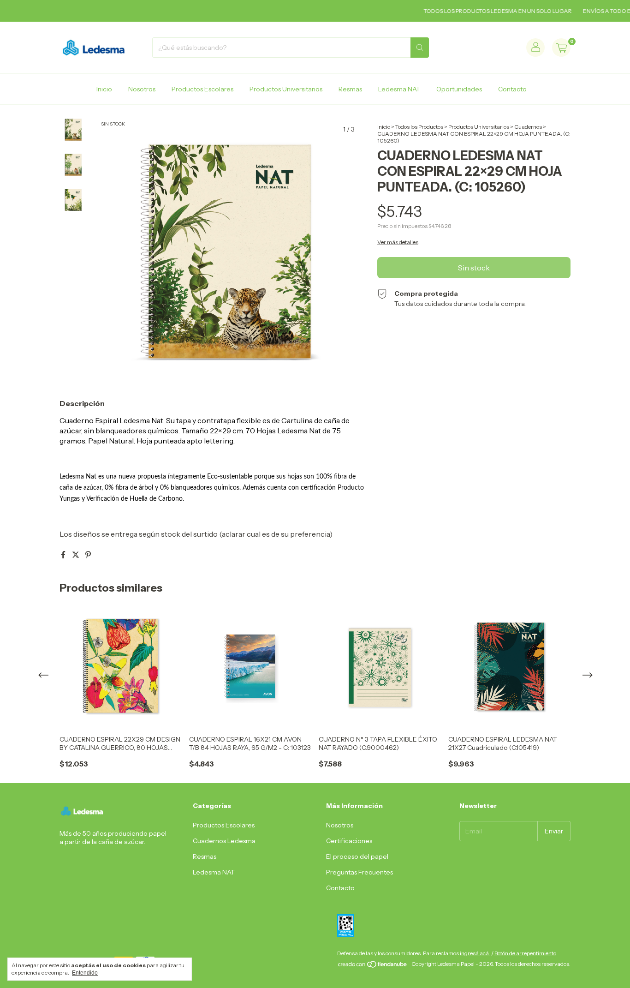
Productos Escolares (202, 89)
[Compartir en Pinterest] (88, 554)
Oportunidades (459, 89)
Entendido (85, 973)
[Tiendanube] (373, 966)
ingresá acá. (475, 953)
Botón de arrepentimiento (525, 953)
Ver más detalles (397, 242)
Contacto (512, 89)
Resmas (350, 89)
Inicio (104, 89)
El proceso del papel (357, 856)
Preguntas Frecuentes (359, 872)
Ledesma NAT (399, 89)
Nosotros (141, 89)
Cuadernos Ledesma (224, 841)
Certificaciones (349, 841)
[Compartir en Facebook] (63, 554)
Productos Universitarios (286, 89)
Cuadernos (528, 126)
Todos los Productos (419, 126)
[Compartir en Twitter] (76, 554)
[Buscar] (419, 47)
